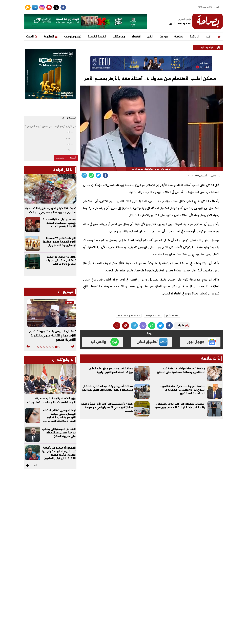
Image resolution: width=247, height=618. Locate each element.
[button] (73, 346)
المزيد (33, 465)
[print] (116, 325)
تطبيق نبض (147, 342)
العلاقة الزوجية (153, 315)
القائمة (49, 36)
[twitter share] (98, 175)
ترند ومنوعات (72, 36)
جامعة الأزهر (172, 315)
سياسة (178, 36)
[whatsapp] (125, 325)
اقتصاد (136, 36)
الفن (150, 36)
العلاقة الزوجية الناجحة (129, 315)
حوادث (163, 36)
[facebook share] (105, 175)
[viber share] (84, 175)
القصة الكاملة (97, 36)
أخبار (208, 36)
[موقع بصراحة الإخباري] (207, 21)
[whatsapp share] (91, 175)
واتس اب (98, 342)
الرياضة (194, 36)
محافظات (119, 36)
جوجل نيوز (195, 342)
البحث (30, 36)
